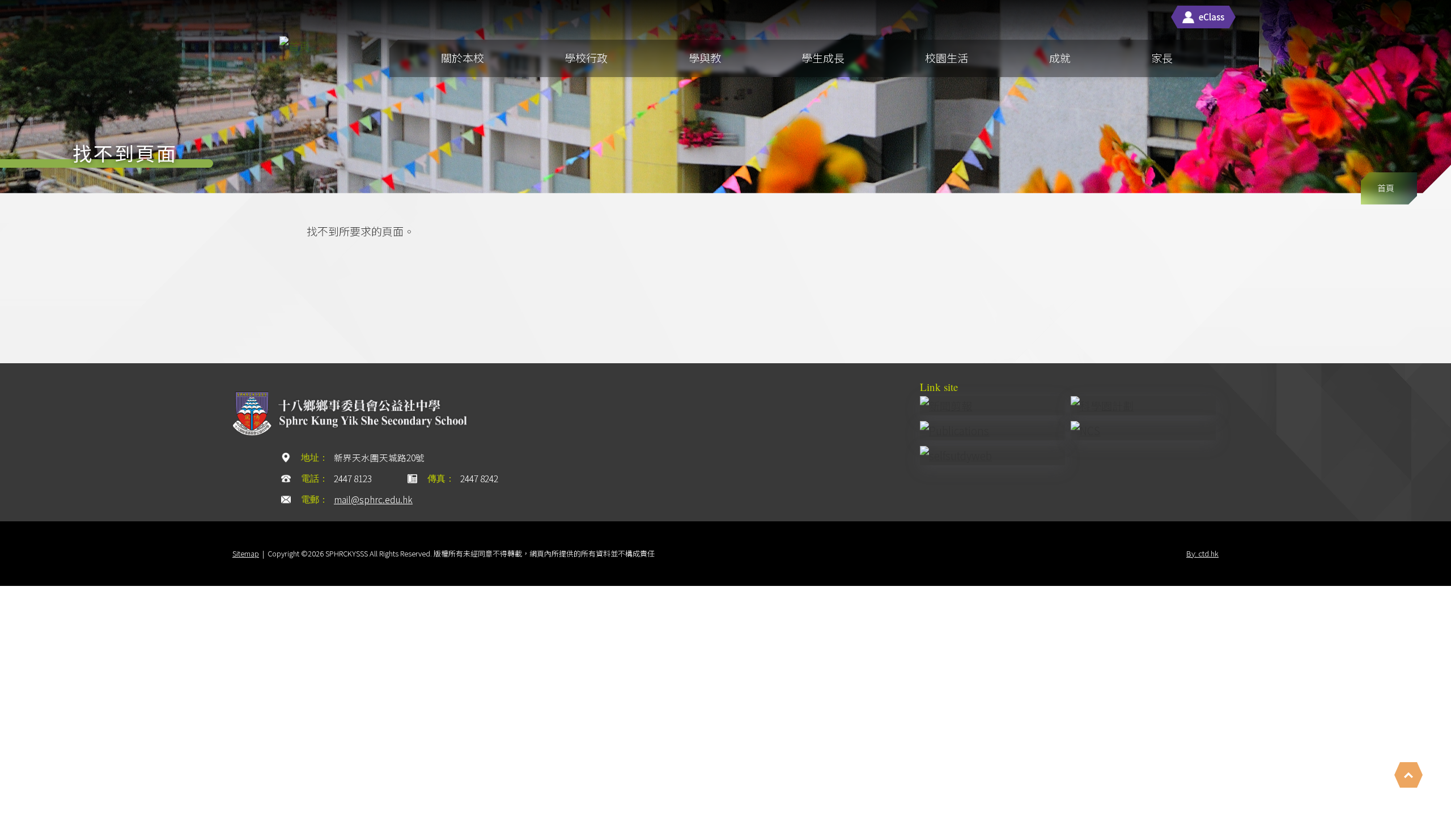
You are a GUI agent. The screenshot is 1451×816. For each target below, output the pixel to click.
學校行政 (586, 57)
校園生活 (946, 57)
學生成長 (823, 57)
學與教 (705, 57)
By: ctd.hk (1202, 553)
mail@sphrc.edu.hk (373, 499)
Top (1408, 775)
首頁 (1385, 188)
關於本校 (462, 57)
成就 (1060, 57)
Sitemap (245, 553)
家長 (1162, 57)
